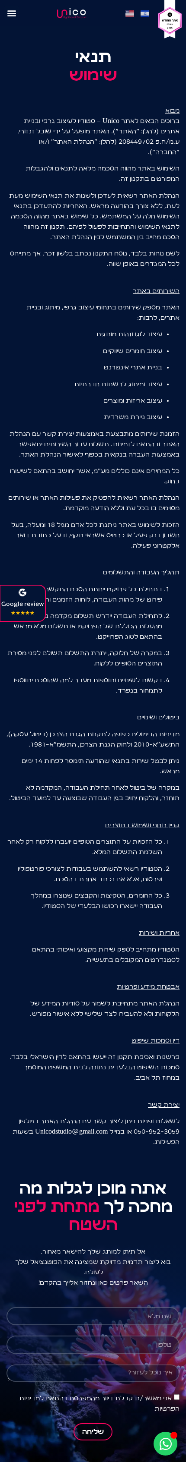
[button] (11, 13)
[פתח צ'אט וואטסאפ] (165, 1444)
